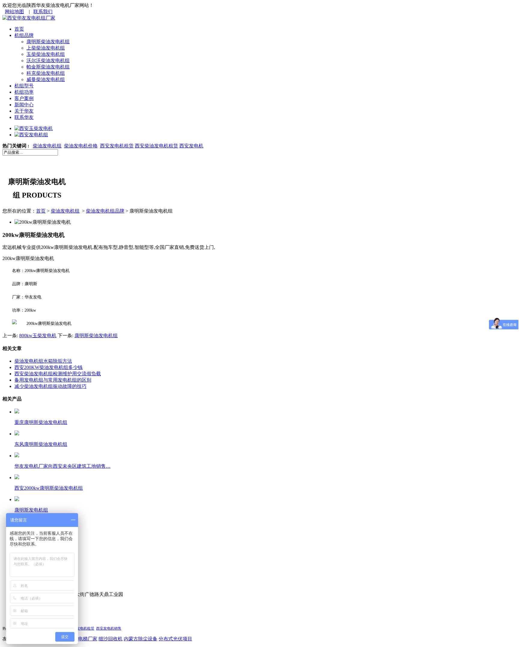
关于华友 (24, 110)
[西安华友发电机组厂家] (28, 17)
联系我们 (43, 11)
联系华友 (24, 117)
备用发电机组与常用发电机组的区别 (52, 379)
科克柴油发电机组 (45, 73)
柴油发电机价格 (81, 145)
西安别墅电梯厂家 (78, 638)
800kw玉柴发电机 (37, 335)
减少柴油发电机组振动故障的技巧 (50, 386)
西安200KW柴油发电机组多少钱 (48, 367)
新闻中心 (24, 104)
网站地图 (14, 11)
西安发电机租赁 (117, 145)
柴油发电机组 (47, 145)
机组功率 (24, 92)
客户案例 (24, 98)
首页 (19, 29)
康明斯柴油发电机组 (48, 41)
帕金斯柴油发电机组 (48, 66)
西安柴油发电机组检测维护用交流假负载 (57, 373)
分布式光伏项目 (175, 638)
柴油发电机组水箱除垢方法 (43, 361)
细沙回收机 (111, 638)
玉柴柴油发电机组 (45, 54)
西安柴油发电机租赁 (156, 145)
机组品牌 (24, 35)
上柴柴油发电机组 (45, 47)
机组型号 (24, 85)
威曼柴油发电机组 (45, 79)
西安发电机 (191, 145)
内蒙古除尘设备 (140, 638)
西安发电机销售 (108, 628)
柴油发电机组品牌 (105, 210)
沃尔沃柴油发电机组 (48, 60)
